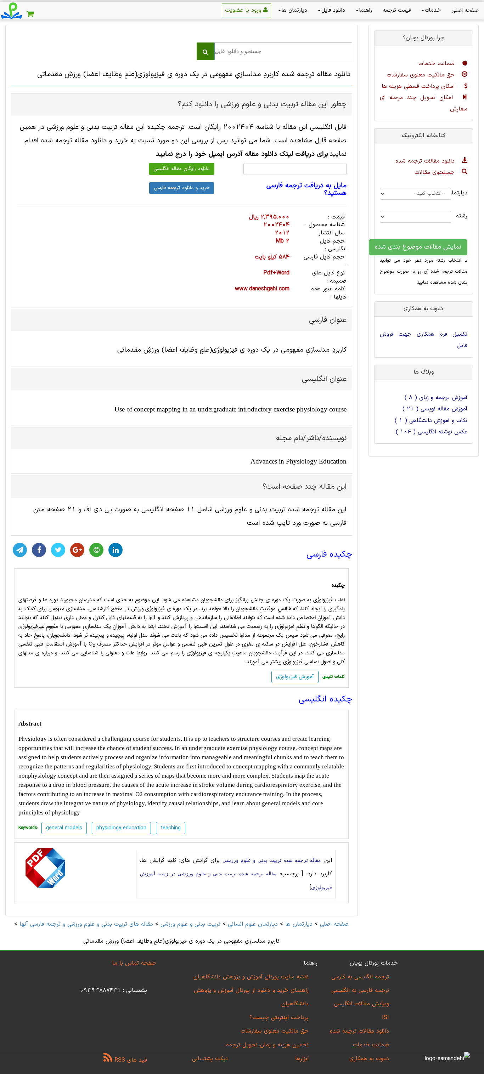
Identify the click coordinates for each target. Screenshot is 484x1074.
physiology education (121, 828)
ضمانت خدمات (437, 63)
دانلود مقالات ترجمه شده (426, 161)
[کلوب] (96, 550)
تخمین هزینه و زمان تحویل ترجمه (267, 1045)
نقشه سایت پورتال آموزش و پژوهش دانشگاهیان (251, 977)
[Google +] (77, 550)
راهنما (365, 10)
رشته (464, 216)
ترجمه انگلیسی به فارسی (360, 977)
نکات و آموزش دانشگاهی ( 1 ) (431, 420)
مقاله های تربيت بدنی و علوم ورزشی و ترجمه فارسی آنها (85, 924)
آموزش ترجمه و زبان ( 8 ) (436, 397)
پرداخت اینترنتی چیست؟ (279, 1017)
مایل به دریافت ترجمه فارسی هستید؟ (306, 189)
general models (281, 803)
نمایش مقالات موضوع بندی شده (418, 247)
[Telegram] (20, 550)
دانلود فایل (333, 10)
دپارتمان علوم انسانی (253, 924)
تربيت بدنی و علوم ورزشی (190, 924)
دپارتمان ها (294, 10)
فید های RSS (129, 1060)
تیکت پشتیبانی (210, 1059)
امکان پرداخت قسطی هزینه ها (419, 86)
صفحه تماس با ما (134, 963)
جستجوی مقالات (436, 172)
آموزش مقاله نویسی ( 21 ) (435, 409)
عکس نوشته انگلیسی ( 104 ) (431, 432)
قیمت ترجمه (397, 10)
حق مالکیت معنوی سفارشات (422, 75)
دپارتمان (464, 193)
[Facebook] (39, 550)
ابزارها (302, 1059)
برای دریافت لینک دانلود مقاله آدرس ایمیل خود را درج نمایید (242, 154)
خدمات (433, 10)
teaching (171, 828)
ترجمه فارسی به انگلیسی (360, 990)
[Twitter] (58, 550)
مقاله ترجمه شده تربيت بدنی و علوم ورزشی (272, 860)
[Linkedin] (115, 550)
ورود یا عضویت (244, 10)
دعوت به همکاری (369, 1059)
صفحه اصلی (465, 10)
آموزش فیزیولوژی (295, 677)
